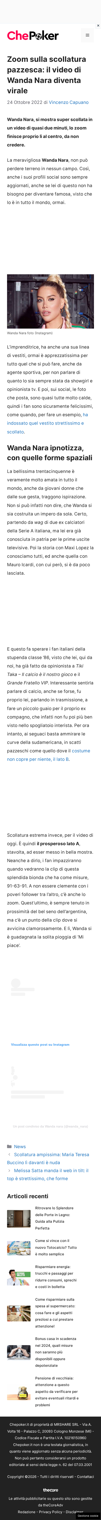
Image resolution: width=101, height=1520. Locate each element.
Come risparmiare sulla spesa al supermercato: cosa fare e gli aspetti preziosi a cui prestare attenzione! (55, 1312)
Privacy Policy (50, 1512)
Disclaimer (74, 1512)
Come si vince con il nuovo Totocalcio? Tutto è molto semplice (56, 1247)
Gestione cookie (88, 1515)
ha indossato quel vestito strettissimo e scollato (47, 423)
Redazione (26, 1512)
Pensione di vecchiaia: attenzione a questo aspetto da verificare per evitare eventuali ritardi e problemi (57, 1391)
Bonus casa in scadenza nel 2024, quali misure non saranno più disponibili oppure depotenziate (55, 1352)
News (20, 1146)
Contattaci (85, 1476)
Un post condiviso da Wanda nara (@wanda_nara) (50, 1126)
